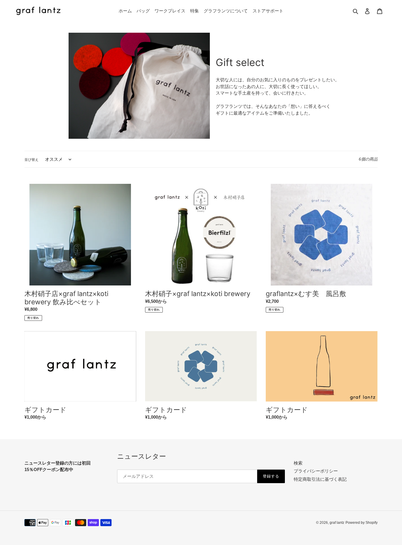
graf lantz (337, 523)
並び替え (31, 160)
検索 (298, 462)
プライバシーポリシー (316, 470)
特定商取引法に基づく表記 (320, 479)
